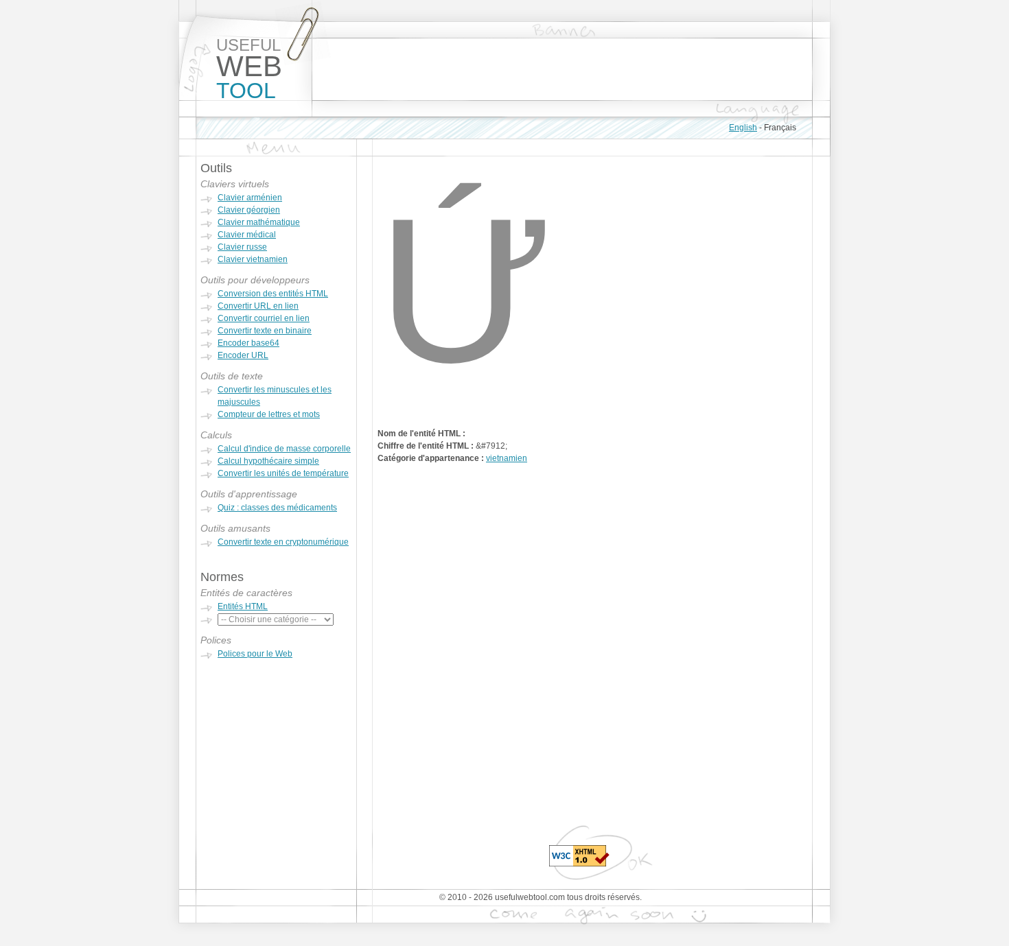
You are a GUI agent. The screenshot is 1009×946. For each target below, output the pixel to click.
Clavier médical (247, 234)
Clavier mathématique (259, 222)
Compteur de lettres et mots (269, 414)
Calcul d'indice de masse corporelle (284, 448)
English (743, 127)
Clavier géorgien (249, 210)
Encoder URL (243, 355)
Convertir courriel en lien (264, 318)
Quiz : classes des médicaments (277, 507)
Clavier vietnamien (253, 259)
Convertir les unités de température (283, 473)
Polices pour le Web (255, 654)
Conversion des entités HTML (273, 293)
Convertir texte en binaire (265, 330)
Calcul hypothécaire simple (268, 461)
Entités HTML (243, 606)
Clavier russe (242, 247)
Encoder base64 (248, 343)
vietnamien (506, 458)
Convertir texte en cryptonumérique (283, 542)
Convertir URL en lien (258, 306)
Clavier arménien (250, 197)
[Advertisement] (562, 69)
